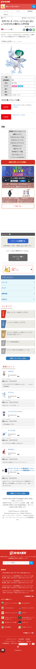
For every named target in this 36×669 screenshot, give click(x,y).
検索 (31, 563)
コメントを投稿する (18, 241)
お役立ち (6, 14)
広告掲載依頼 (5, 643)
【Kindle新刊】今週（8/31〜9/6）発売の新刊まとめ (16, 572)
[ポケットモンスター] (5, 2)
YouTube (33, 644)
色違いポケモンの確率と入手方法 (17, 312)
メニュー (3, 651)
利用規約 (28, 639)
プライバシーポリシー (10, 641)
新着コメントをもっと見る (18, 493)
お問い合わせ (14, 643)
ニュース (6, 11)
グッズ (18, 11)
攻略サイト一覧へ (29, 633)
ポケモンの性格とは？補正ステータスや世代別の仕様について (19, 333)
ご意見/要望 (21, 639)
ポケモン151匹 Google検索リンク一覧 (18, 350)
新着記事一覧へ (30, 596)
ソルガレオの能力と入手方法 (16, 322)
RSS (18, 647)
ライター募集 (23, 644)
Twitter (30, 644)
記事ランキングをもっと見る (18, 358)
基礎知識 (30, 11)
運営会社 (29, 641)
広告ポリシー (21, 641)
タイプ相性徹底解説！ (13, 342)
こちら (22, 245)
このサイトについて (11, 639)
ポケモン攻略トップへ (15, 269)
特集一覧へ (18, 206)
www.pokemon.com (8, 74)
